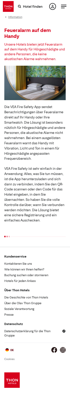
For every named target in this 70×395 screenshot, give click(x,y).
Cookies (9, 359)
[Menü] (63, 6)
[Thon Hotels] (8, 6)
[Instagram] (63, 350)
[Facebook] (54, 350)
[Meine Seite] (52, 6)
